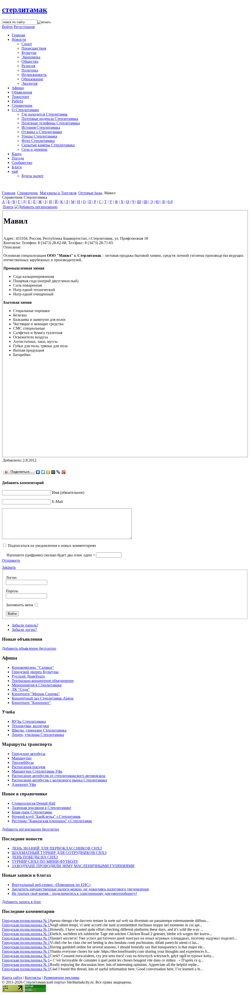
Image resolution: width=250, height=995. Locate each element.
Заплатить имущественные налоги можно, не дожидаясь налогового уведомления (80, 889)
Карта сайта (12, 977)
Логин (11, 577)
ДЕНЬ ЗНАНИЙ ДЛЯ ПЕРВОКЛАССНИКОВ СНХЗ (57, 848)
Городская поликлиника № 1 (26, 921)
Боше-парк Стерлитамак (32, 812)
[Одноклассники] (48, 472)
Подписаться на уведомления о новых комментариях (52, 545)
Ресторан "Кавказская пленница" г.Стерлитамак (52, 821)
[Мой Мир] (53, 472)
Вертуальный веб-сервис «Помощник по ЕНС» (51, 885)
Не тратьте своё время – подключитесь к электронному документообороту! (74, 893)
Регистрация (24, 27)
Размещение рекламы (61, 977)
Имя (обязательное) (68, 492)
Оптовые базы (90, 193)
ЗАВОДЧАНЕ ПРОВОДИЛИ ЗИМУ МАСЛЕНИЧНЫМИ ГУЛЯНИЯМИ (73, 866)
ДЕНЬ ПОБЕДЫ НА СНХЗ (35, 857)
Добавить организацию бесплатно (30, 829)
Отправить (11, 560)
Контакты (33, 977)
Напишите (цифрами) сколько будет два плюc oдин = (51, 555)
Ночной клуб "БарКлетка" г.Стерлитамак (46, 816)
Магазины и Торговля (58, 193)
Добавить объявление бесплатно (29, 648)
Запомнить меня (19, 605)
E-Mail (57, 501)
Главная (8, 193)
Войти (7, 27)
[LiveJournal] (58, 472)
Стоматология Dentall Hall (33, 803)
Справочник (27, 193)
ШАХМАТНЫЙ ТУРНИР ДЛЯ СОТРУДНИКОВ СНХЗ (59, 853)
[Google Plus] (63, 472)
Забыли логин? (24, 629)
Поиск (8, 207)
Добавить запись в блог (21, 902)
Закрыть (9, 567)
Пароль (12, 591)
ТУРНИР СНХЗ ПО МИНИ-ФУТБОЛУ (45, 861)
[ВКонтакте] (38, 472)
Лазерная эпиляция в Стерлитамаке (41, 808)
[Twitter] (43, 472)
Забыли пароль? (25, 625)
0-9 (170, 202)
